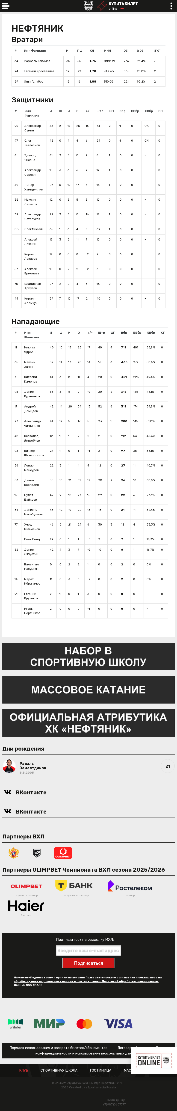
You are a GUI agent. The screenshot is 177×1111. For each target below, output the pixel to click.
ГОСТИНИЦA (100, 1070)
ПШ (79, 50)
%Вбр (149, 111)
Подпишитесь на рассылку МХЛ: (85, 939)
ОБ (126, 50)
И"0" (157, 50)
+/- (88, 111)
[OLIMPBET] (63, 852)
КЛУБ (23, 1070)
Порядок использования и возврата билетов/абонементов (58, 1048)
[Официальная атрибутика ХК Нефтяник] (88, 722)
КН (92, 50)
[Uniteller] (15, 1024)
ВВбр (135, 111)
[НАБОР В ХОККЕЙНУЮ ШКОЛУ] (88, 656)
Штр (100, 111)
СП (160, 111)
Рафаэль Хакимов (37, 61)
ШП (111, 111)
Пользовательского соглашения (110, 977)
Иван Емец (32, 539)
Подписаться (88, 963)
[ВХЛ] (37, 852)
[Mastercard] (84, 1024)
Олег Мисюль (34, 229)
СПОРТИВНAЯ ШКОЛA (59, 1070)
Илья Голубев (33, 81)
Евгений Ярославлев (39, 71)
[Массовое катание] (88, 689)
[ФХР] (14, 852)
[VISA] (118, 1024)
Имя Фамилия (35, 50)
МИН (107, 50)
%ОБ (140, 50)
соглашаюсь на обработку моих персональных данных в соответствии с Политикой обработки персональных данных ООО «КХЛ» (88, 981)
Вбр (122, 111)
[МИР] (49, 1024)
